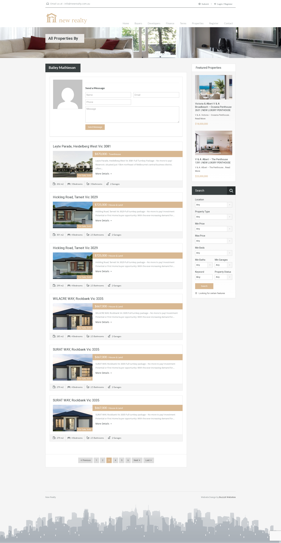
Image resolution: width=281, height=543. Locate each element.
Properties (198, 23)
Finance (170, 23)
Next (136, 460)
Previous (86, 460)
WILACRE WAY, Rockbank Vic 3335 (78, 299)
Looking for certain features (211, 293)
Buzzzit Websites (227, 497)
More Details (102, 173)
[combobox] (213, 205)
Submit (205, 4)
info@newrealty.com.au (77, 3)
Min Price (200, 223)
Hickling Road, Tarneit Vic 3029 (75, 197)
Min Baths (200, 259)
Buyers (138, 23)
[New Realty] (66, 20)
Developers (154, 23)
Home (126, 23)
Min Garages (221, 259)
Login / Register (224, 4)
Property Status (223, 272)
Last (148, 460)
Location (199, 199)
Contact (228, 23)
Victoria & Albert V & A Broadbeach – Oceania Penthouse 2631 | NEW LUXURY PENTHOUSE (213, 107)
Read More (200, 118)
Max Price (200, 235)
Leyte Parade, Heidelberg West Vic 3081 (82, 146)
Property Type (202, 211)
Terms (183, 23)
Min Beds (200, 247)
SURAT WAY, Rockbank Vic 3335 (76, 349)
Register (214, 23)
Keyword (199, 272)
